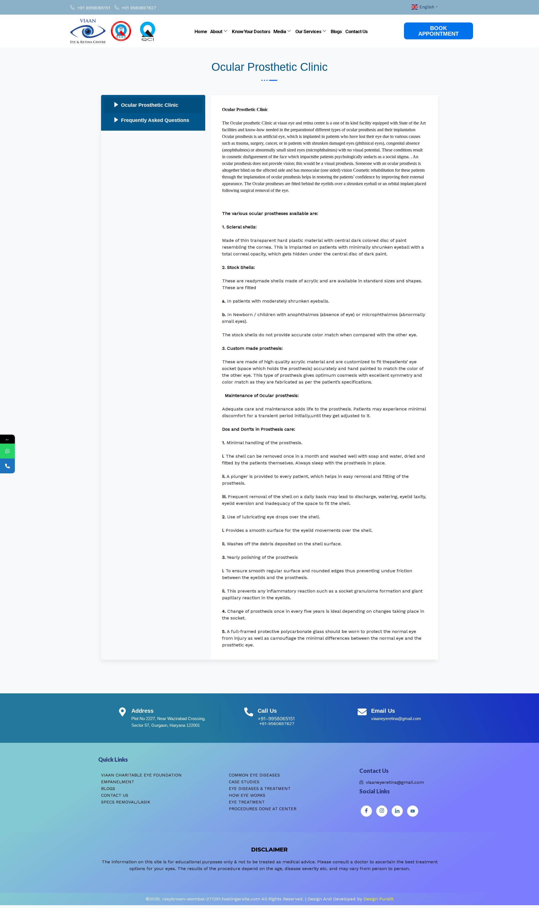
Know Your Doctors (251, 31)
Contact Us (356, 31)
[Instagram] (381, 811)
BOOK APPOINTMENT (438, 31)
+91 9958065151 (93, 7)
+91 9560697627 (139, 7)
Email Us (383, 711)
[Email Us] (362, 711)
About (216, 31)
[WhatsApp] (7, 451)
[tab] (153, 105)
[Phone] (7, 465)
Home (201, 31)
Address (142, 711)
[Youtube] (412, 811)
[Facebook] (366, 811)
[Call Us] (248, 711)
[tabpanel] (324, 377)
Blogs (336, 31)
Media (279, 31)
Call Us (267, 711)
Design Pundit (379, 899)
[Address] (122, 711)
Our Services (308, 31)
